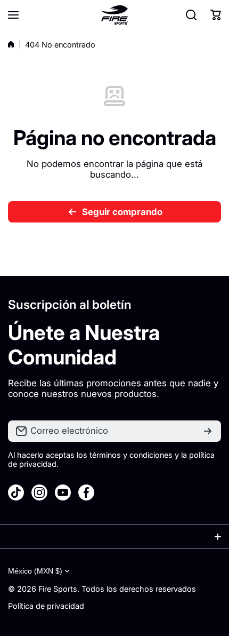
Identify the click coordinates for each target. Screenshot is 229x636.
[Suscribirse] (207, 431)
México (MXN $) (35, 571)
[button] (215, 15)
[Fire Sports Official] (114, 15)
